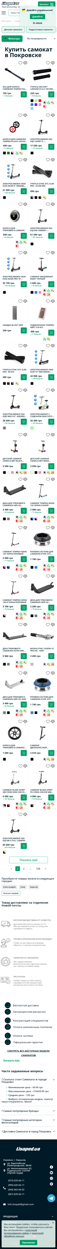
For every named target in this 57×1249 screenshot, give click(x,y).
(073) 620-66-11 (16, 1180)
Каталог (44, 4)
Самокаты (20, 21)
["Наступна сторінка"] (45, 868)
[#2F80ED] (32, 104)
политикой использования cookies (20, 1232)
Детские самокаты (13, 29)
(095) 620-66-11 (16, 1185)
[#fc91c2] (40, 104)
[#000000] (12, 153)
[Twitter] (51, 1184)
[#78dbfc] (32, 108)
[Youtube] (51, 1172)
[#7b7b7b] (8, 519)
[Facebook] (51, 1167)
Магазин (6, 21)
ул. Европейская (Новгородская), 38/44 (19, 1164)
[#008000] (8, 153)
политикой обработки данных (24, 1235)
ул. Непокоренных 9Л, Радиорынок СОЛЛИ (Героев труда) (19, 1170)
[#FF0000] (40, 100)
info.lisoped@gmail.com (21, 1204)
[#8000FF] (36, 104)
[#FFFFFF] (8, 197)
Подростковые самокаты (41, 29)
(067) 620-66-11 (16, 1194)
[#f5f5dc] (8, 472)
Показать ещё (28, 860)
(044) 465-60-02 (16, 1189)
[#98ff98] (36, 100)
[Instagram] (51, 1178)
